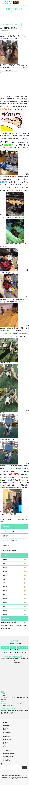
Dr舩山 (14, 622)
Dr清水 (9, 622)
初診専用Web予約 (8, 753)
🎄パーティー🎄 (23, 519)
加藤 (2, 625)
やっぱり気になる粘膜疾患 (9, 550)
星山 (13, 625)
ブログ (5, 746)
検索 (2, 764)
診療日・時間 (7, 736)
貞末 (9, 628)
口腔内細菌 (5, 536)
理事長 (25, 625)
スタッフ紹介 (7, 732)
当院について (7, 725)
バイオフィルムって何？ (9, 531)
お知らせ (5, 743)
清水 (21, 625)
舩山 (6, 628)
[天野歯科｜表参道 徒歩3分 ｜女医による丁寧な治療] (6, 2)
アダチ (19, 622)
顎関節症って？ (6, 545)
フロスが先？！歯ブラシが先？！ (11, 541)
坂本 (6, 625)
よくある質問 (7, 750)
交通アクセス (7, 739)
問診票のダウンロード (9, 756)
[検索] (24, 767)
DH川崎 (3, 622)
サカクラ (24, 622)
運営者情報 (6, 760)
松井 (17, 625)
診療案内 (5, 729)
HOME (5, 722)
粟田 (2, 628)
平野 (10, 625)
